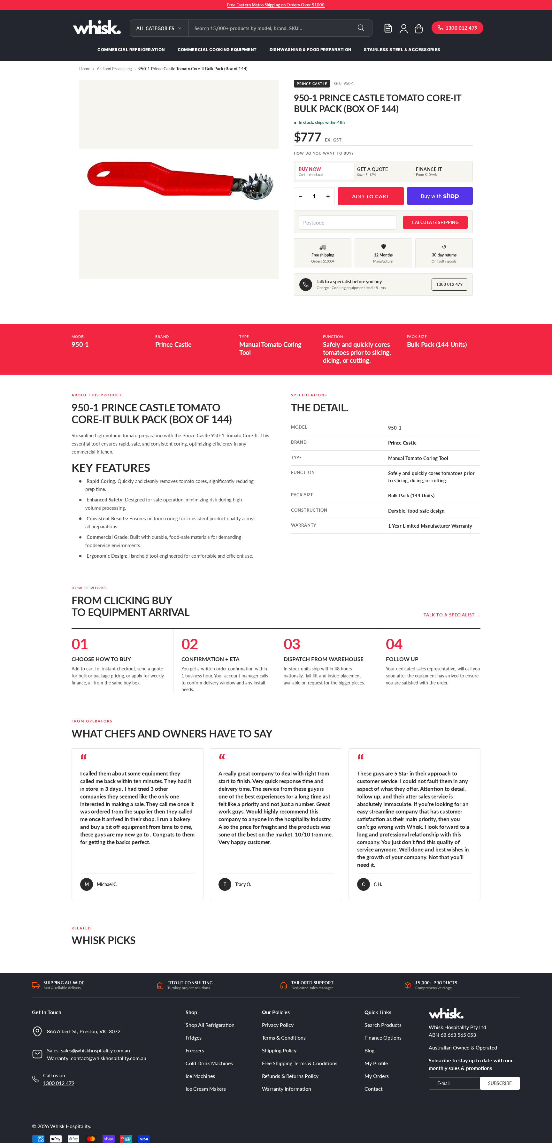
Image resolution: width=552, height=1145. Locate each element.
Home (84, 68)
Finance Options (383, 1037)
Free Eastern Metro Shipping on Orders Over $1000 (276, 4)
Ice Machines (200, 1076)
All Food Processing (114, 68)
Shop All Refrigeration (210, 1025)
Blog (369, 1050)
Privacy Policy (278, 1025)
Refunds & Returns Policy (290, 1076)
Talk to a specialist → (452, 614)
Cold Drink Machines (209, 1063)
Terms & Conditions (284, 1037)
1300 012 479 (449, 284)
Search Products (383, 1025)
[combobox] (280, 28)
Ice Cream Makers (206, 1089)
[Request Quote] (388, 28)
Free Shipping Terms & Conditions (299, 1063)
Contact (373, 1089)
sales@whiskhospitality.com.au (95, 1050)
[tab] (324, 171)
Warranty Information (286, 1089)
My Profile (376, 1063)
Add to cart (371, 196)
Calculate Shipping (435, 222)
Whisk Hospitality (70, 1126)
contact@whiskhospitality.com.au (108, 1058)
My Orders (376, 1076)
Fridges (194, 1037)
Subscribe (500, 1083)
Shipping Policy (279, 1050)
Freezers (195, 1050)
